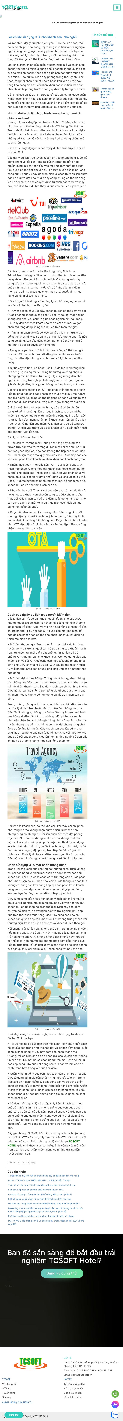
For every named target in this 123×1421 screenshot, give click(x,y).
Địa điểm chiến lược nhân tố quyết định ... (107, 105)
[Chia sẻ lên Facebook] (18, 1162)
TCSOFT (6, 1379)
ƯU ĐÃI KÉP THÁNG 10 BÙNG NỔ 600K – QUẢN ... (107, 78)
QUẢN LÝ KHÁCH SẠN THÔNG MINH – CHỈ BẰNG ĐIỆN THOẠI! (39, 1180)
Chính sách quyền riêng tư (17, 1402)
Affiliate (6, 1388)
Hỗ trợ (68, 1379)
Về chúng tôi (9, 1384)
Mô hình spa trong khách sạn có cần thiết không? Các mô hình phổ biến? (44, 1203)
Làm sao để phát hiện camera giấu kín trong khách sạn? (35, 1189)
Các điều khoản (73, 1392)
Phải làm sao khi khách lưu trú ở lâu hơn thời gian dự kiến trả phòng (41, 1216)
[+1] (33, 1162)
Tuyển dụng (8, 1392)
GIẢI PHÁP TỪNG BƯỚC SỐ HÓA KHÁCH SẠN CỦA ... (107, 48)
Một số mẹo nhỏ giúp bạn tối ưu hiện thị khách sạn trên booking (39, 1199)
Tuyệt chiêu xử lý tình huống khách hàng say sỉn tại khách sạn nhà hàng (43, 1175)
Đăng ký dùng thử (61, 1273)
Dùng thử (13, 1414)
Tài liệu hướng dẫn (74, 1384)
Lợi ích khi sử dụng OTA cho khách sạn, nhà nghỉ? (42, 37)
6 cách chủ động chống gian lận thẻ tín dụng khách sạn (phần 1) (40, 1194)
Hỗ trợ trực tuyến (74, 1388)
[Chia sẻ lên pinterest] (28, 1162)
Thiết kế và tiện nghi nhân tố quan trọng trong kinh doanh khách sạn (41, 1185)
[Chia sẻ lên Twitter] (23, 1162)
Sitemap (7, 1397)
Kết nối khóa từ (72, 1397)
